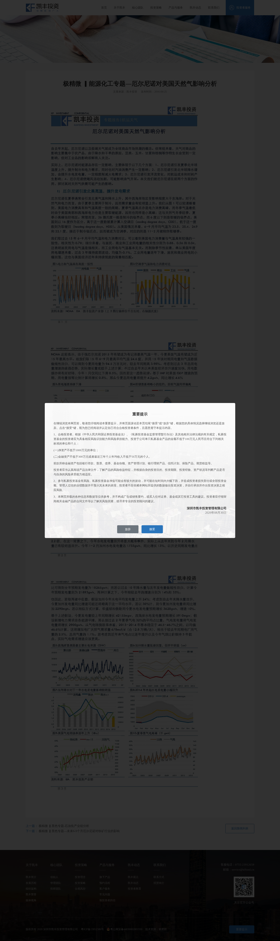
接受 (152, 529)
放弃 (128, 529)
